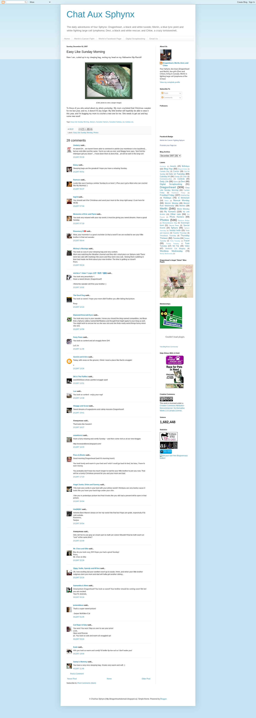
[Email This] (80, 129)
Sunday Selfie (175, 230)
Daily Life (164, 181)
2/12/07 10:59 (78, 329)
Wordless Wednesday (171, 251)
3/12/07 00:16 (78, 597)
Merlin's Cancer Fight (84, 38)
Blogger (163, 699)
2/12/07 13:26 (78, 369)
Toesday (176, 238)
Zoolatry (76, 145)
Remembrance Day (170, 223)
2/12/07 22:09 (78, 541)
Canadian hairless (115, 122)
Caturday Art (165, 177)
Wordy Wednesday (166, 253)
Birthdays (185, 166)
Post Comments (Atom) (86, 683)
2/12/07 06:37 (78, 189)
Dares (175, 181)
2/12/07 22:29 (78, 560)
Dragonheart (168, 187)
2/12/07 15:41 (78, 413)
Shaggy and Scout (80, 406)
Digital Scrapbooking (135, 38)
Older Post (146, 679)
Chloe (185, 176)
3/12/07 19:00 (78, 654)
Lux (74, 391)
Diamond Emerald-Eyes (83, 315)
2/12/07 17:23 (78, 477)
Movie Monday (183, 209)
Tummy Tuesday (172, 243)
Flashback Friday (178, 193)
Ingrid (75, 197)
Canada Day (164, 171)
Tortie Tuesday (175, 241)
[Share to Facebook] (88, 129)
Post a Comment (77, 674)
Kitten (167, 200)
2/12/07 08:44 (78, 241)
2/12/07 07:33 (78, 223)
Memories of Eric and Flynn (84, 214)
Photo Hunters (177, 217)
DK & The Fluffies (80, 377)
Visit (169, 346)
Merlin (164, 208)
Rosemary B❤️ (79, 231)
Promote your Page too (168, 145)
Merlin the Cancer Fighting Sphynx (172, 140)
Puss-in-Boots (79, 455)
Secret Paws (174, 225)
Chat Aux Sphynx (101, 14)
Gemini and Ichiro (80, 357)
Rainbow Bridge (183, 220)
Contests (181, 179)
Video (187, 246)
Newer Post (72, 679)
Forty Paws (78, 337)
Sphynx (92, 122)
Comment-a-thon (166, 179)
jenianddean (78, 605)
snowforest (78, 435)
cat (123, 122)
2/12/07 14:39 (78, 398)
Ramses (76, 180)
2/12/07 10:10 (78, 307)
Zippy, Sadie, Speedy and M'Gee (86, 568)
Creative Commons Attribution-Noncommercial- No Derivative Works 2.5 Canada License (172, 408)
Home (67, 38)
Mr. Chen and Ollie (80, 549)
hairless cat (129, 122)
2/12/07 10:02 (78, 287)
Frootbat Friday (167, 195)
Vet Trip (175, 246)
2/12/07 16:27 (78, 427)
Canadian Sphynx (102, 122)
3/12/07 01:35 (78, 617)
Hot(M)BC (77, 509)
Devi (183, 181)
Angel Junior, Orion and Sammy (86, 485)
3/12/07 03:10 (78, 639)
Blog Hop (168, 169)
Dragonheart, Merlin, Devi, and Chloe (175, 64)
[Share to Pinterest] (91, 129)
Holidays (167, 198)
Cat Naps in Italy (80, 625)
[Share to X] (85, 129)
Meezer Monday (171, 203)
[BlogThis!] (82, 129)
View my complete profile (170, 82)
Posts (165, 93)
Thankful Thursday (180, 233)
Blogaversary (182, 169)
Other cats (175, 214)
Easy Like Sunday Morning (80, 122)
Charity (177, 176)
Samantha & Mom (80, 586)
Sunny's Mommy (80, 662)
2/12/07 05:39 (78, 157)
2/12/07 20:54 (78, 501)
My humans (170, 211)
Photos (96, 132)
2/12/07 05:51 (78, 172)
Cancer (176, 171)
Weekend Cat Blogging (175, 248)
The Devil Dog (79, 295)
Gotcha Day (185, 195)
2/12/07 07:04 (78, 206)
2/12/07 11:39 (78, 349)
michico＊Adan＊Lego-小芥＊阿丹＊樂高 (90, 273)
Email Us (153, 38)
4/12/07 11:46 (78, 669)
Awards (173, 166)
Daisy (75, 165)
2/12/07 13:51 (78, 383)
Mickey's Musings (80, 249)
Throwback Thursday (168, 235)
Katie (75, 647)
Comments (167, 98)
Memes (182, 206)
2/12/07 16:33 (78, 447)
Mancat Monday (181, 200)
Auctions (163, 166)
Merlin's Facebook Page (110, 38)
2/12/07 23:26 (78, 578)
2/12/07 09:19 (78, 265)
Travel (186, 240)
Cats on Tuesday (177, 174)
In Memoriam (183, 198)
